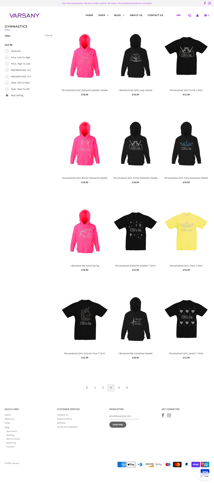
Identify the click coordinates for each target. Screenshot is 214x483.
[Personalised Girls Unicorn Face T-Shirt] (85, 318)
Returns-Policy (64, 418)
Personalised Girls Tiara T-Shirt (186, 265)
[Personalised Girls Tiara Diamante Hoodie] (186, 143)
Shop (102, 15)
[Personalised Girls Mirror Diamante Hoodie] (85, 143)
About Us (136, 15)
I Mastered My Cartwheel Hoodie (135, 353)
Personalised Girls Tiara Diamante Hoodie (186, 177)
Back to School (13, 438)
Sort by (9, 44)
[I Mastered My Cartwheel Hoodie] (135, 318)
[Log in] (197, 15)
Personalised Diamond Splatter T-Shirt (135, 265)
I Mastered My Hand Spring (84, 265)
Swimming (11, 442)
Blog (118, 15)
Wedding (10, 435)
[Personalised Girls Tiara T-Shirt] (186, 231)
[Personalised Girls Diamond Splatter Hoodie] (85, 55)
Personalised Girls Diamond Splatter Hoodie (85, 90)
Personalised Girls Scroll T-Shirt (186, 90)
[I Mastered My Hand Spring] (85, 231)
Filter (7, 35)
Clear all (48, 35)
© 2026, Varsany (12, 463)
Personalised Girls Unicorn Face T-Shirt (84, 353)
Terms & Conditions (67, 426)
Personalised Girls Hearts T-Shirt (186, 353)
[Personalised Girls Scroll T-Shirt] (186, 55)
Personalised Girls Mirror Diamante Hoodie (84, 177)
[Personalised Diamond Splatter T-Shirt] (135, 231)
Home (89, 15)
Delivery (61, 422)
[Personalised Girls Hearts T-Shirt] (186, 318)
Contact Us (155, 15)
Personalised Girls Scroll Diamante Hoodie (135, 177)
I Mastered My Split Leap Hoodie (135, 90)
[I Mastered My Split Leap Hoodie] (135, 55)
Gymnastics (11, 431)
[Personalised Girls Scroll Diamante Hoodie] (135, 143)
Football (10, 446)
